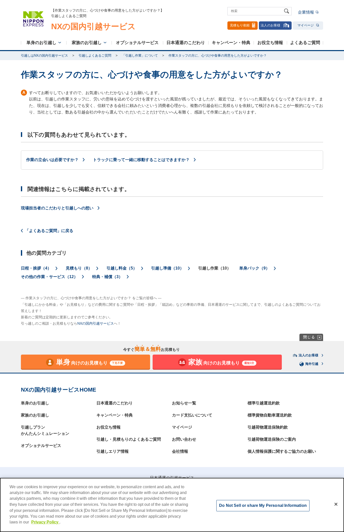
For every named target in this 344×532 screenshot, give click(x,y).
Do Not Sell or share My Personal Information (263, 505)
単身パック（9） (254, 268)
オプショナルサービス (137, 42)
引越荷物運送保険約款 (268, 427)
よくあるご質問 (305, 42)
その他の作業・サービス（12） (49, 277)
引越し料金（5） (122, 268)
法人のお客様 (270, 25)
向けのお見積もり (89, 362)
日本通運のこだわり (185, 42)
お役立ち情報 (270, 42)
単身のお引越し (41, 42)
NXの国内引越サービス (95, 323)
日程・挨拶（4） (36, 268)
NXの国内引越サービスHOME (58, 390)
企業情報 (306, 12)
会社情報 (180, 451)
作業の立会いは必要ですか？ (52, 160)
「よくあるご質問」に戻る (49, 231)
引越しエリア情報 (112, 451)
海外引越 (311, 364)
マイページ (305, 25)
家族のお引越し (87, 42)
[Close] (335, 504)
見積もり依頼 (240, 25)
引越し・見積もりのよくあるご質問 (128, 439)
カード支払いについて (192, 415)
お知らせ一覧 (184, 403)
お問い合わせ (184, 439)
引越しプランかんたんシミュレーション (45, 430)
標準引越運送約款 (264, 403)
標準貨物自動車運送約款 (270, 415)
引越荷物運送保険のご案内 (272, 439)
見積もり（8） (79, 268)
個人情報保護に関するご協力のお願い (282, 451)
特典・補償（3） (107, 277)
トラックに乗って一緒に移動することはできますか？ (141, 160)
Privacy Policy (45, 522)
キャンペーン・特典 (231, 42)
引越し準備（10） (167, 268)
